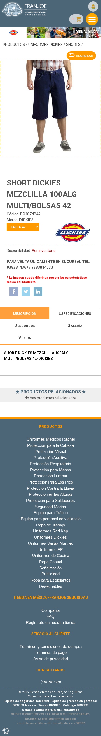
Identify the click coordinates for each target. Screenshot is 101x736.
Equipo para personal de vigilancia (51, 518)
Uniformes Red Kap (50, 531)
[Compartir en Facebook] (13, 291)
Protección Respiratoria (50, 463)
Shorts (73, 44)
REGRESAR (84, 56)
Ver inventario (43, 250)
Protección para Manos (50, 470)
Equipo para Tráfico (51, 512)
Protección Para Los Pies (50, 482)
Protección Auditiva (50, 457)
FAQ (51, 616)
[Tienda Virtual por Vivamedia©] (5, 731)
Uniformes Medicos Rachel (51, 439)
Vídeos (24, 337)
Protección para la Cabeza (50, 445)
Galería (74, 325)
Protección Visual (50, 451)
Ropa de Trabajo (50, 525)
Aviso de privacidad (50, 658)
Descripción (24, 313)
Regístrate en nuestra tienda (50, 622)
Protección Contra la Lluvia (50, 488)
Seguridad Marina (50, 506)
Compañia (50, 610)
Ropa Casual (50, 561)
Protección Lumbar (50, 476)
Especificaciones (74, 313)
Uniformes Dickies (45, 44)
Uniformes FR (50, 549)
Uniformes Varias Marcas (50, 543)
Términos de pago (51, 652)
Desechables (50, 586)
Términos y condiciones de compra (51, 646)
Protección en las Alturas (50, 494)
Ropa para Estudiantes (50, 580)
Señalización (50, 568)
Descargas (24, 325)
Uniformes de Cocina (50, 555)
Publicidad (50, 574)
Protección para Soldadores (50, 500)
